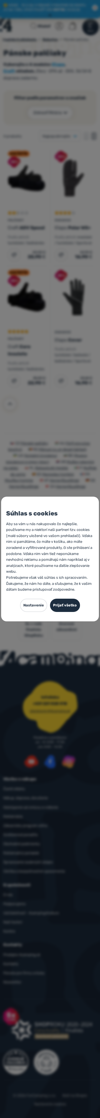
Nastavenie (33, 605)
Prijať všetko (65, 605)
